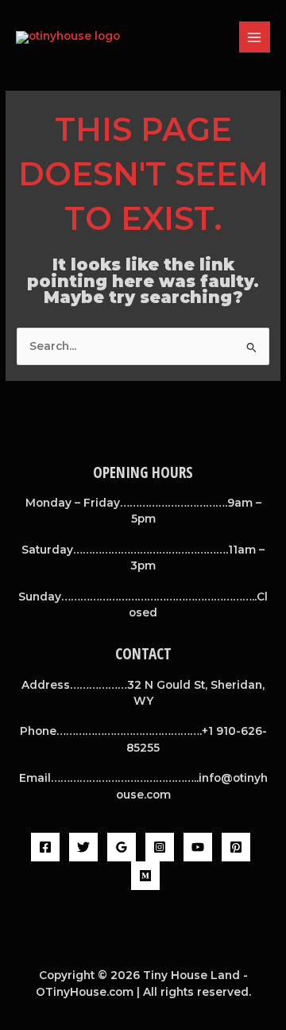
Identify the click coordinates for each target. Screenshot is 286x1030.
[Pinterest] (236, 847)
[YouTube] (198, 847)
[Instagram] (159, 847)
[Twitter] (83, 847)
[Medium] (145, 875)
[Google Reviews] (121, 847)
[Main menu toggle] (254, 36)
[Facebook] (45, 847)
